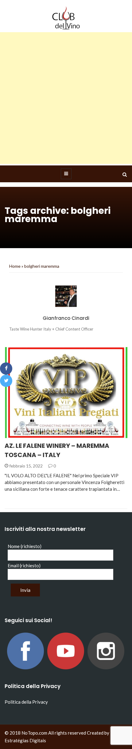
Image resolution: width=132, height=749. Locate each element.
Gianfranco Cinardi (66, 318)
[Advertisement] (66, 98)
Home (15, 266)
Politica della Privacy (26, 702)
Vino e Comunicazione (38, 434)
